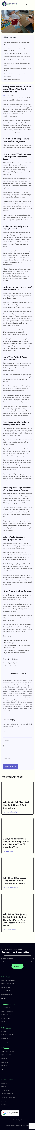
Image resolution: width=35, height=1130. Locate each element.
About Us (4, 1083)
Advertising (5, 998)
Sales (3, 1022)
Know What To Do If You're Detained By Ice (15, 60)
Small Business (6, 991)
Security (4, 1031)
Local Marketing (7, 1011)
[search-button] (26, 4)
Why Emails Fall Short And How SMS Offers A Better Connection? (16, 805)
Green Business (6, 994)
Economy (4, 1062)
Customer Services (7, 984)
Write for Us (5, 1090)
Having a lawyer (8, 215)
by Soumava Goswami (10, 930)
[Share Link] (5, 664)
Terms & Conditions (8, 1097)
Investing (4, 1058)
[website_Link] (15, 1121)
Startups (6, 977)
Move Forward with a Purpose (12, 79)
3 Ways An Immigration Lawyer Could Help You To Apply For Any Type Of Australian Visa (16, 843)
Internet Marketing (8, 980)
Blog (4, 95)
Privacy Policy (6, 1101)
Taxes (3, 1069)
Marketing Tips (9, 1004)
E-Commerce (5, 1038)
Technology (7, 1028)
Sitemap (3, 1105)
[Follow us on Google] (10, 1113)
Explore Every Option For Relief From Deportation (17, 56)
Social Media (5, 1007)
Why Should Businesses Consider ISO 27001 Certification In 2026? (14, 880)
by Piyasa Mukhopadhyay (11, 812)
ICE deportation (23, 204)
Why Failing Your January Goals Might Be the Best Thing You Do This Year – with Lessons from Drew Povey (15, 920)
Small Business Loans (8, 1051)
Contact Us (5, 1087)
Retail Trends (5, 1018)
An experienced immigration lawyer (14, 179)
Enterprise (5, 1042)
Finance (6, 1048)
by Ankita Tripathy (9, 851)
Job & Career (5, 987)
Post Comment (9, 766)
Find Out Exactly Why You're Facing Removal (15, 53)
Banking (4, 1066)
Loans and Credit (7, 1055)
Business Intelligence (8, 1035)
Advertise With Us (7, 1094)
